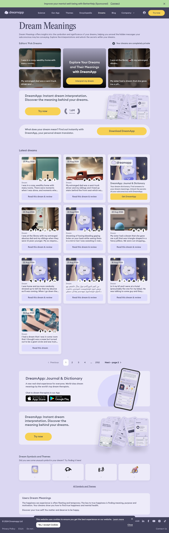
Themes (69, 13)
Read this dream (40, 348)
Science (41, 13)
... (91, 362)
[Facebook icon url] (148, 521)
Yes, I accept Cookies (48, 525)
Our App (55, 13)
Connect (115, 3)
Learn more (118, 519)
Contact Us (161, 528)
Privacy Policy (8, 528)
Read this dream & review (40, 196)
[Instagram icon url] (159, 521)
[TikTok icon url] (165, 521)
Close (130, 525)
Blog (114, 13)
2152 (97, 362)
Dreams (101, 13)
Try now (156, 13)
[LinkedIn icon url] (143, 521)
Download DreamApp (122, 131)
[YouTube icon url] (154, 521)
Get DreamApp (129, 196)
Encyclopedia (85, 13)
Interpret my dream (84, 81)
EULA (21, 528)
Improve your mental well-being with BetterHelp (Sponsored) (76, 3)
